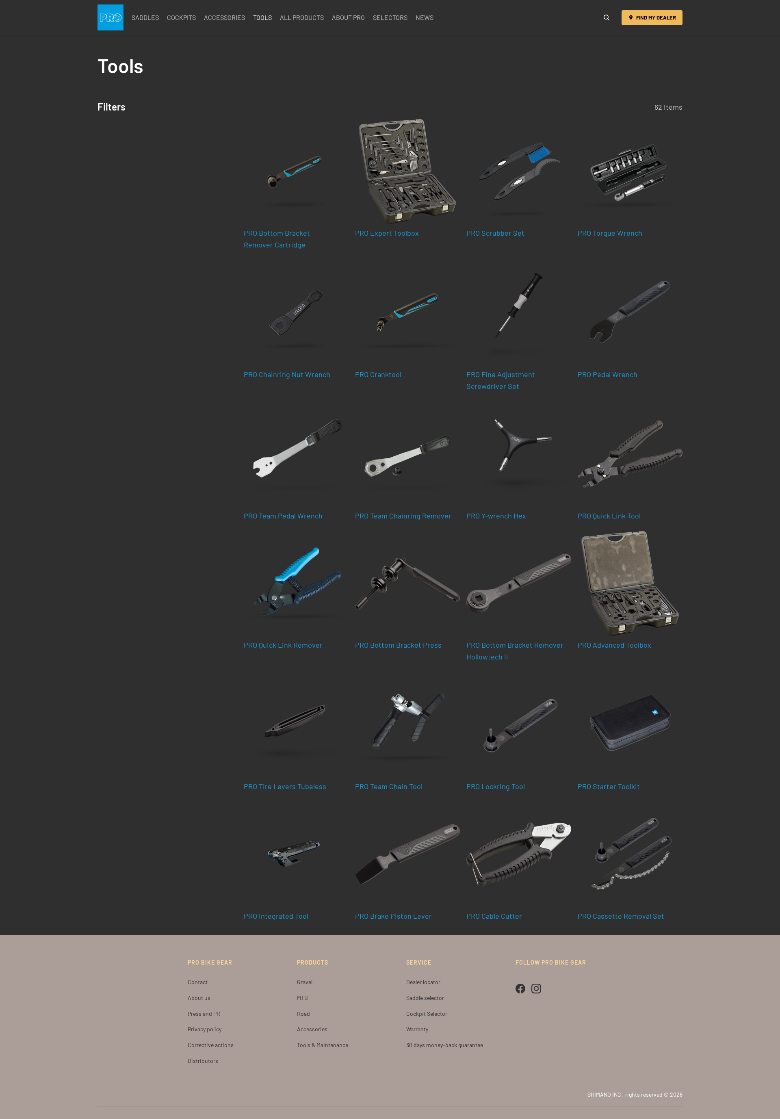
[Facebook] (520, 988)
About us (199, 997)
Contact (198, 981)
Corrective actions (211, 1044)
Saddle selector (425, 997)
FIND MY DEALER (656, 17)
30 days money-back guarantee (444, 1044)
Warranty (417, 1029)
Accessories (312, 1029)
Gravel (304, 981)
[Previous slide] (367, 171)
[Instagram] (536, 988)
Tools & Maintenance (322, 1044)
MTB (302, 997)
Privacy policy (204, 1029)
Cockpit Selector (426, 1013)
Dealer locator (423, 981)
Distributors (203, 1060)
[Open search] (606, 17)
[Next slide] (448, 171)
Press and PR (204, 1013)
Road (303, 1013)
